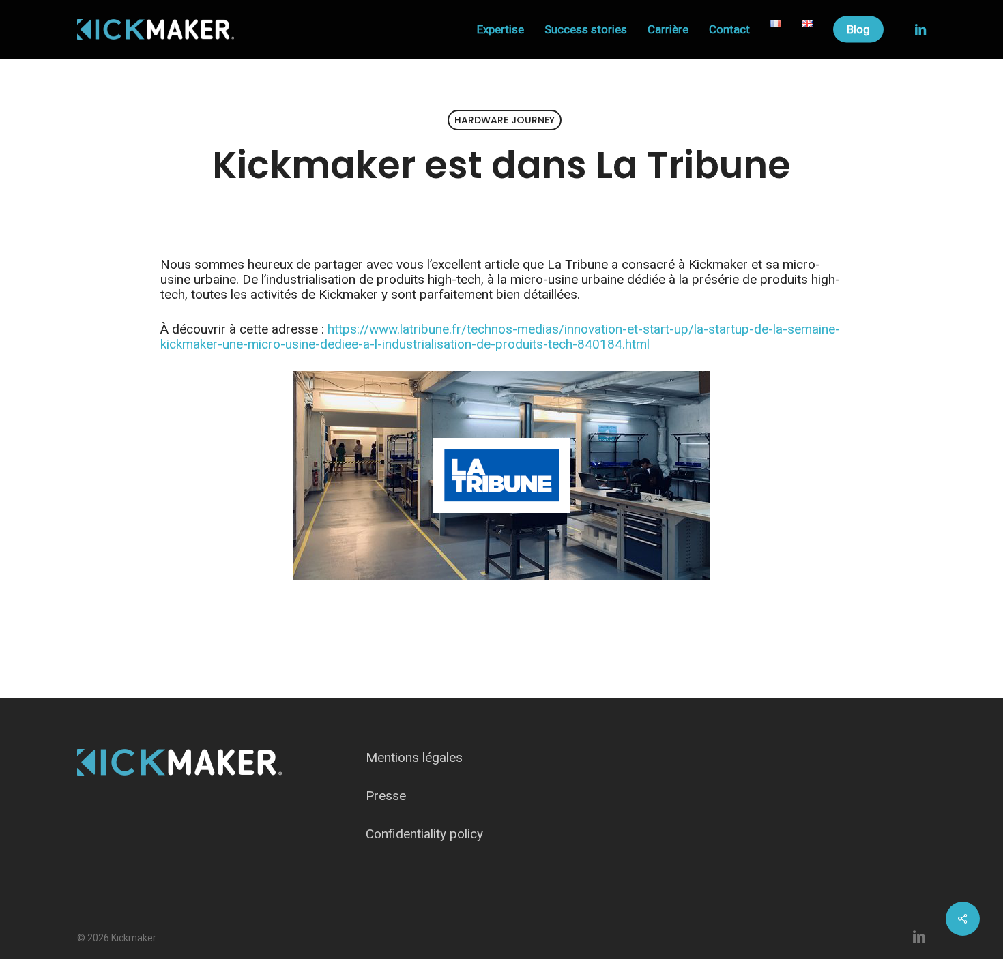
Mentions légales (414, 757)
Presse (386, 795)
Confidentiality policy (424, 834)
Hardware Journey (504, 120)
